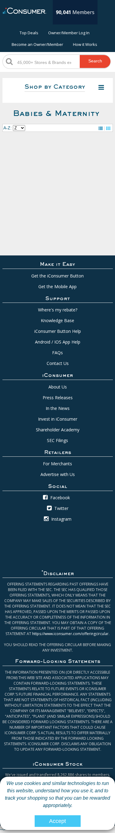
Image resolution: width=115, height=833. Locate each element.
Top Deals (29, 32)
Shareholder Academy (57, 430)
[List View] (100, 128)
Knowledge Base (57, 320)
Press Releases (58, 397)
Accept (57, 821)
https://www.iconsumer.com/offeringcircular (70, 633)
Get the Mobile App (57, 286)
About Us (57, 387)
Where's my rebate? (57, 310)
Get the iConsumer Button (57, 276)
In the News (58, 408)
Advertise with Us (57, 474)
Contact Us (58, 363)
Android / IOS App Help (57, 342)
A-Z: (7, 127)
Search (95, 60)
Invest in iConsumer (57, 419)
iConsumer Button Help (57, 331)
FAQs (57, 352)
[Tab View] (108, 128)
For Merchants (57, 464)
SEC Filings (57, 440)
